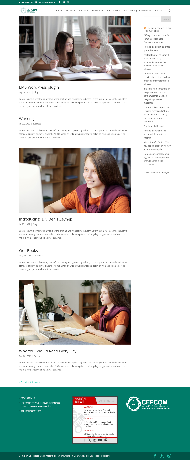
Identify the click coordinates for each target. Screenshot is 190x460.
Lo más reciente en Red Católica (157, 29)
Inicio (59, 10)
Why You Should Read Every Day (47, 351)
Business (37, 123)
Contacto (160, 10)
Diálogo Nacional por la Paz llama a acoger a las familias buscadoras (157, 39)
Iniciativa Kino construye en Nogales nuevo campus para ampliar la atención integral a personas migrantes (157, 95)
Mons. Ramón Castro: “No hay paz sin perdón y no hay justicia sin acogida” (157, 146)
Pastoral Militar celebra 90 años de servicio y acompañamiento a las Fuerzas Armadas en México (156, 61)
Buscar (166, 19)
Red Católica (113, 10)
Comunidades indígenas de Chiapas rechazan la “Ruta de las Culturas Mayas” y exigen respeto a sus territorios (157, 114)
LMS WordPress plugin (39, 87)
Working (26, 118)
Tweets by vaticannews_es (156, 172)
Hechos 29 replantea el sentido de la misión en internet (155, 134)
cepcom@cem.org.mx (31, 410)
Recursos (83, 10)
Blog (36, 92)
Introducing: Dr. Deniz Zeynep (45, 219)
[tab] (84, 400)
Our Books (28, 250)
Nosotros (70, 10)
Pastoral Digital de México (137, 10)
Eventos (96, 10)
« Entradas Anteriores (29, 382)
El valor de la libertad (154, 126)
